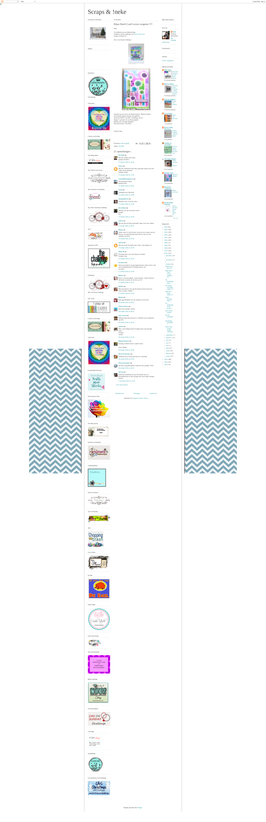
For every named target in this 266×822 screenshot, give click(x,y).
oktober (168, 264)
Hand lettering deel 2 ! (168, 299)
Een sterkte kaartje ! (168, 311)
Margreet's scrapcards (167, 187)
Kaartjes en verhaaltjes (167, 144)
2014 (166, 362)
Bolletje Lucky (168, 173)
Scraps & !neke (107, 11)
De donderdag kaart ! (169, 281)
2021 (166, 240)
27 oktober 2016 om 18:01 (126, 186)
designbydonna (123, 199)
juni (167, 343)
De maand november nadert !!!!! (169, 287)
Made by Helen (169, 84)
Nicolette (121, 155)
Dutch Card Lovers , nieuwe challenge (169, 329)
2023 (166, 235)
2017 (166, 251)
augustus (169, 337)
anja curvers (122, 315)
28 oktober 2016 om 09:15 (126, 311)
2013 (166, 364)
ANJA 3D (121, 251)
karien (120, 166)
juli (167, 340)
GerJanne (121, 262)
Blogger (140, 807)
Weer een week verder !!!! (169, 293)
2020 (166, 243)
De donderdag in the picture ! (169, 306)
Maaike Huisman (123, 341)
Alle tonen (175, 218)
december (169, 255)
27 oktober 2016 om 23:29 (126, 293)
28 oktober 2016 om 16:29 (126, 322)
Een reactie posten (122, 385)
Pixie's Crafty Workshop (168, 128)
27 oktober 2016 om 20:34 (126, 238)
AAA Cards (167, 70)
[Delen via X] (145, 143)
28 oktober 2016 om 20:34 (126, 337)
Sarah (120, 190)
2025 (166, 229)
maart (168, 351)
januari (168, 356)
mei (167, 345)
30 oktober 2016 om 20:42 (126, 368)
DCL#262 (121, 146)
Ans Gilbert (122, 208)
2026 (166, 227)
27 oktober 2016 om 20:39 (126, 248)
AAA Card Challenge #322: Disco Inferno (175, 75)
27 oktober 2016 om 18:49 (126, 217)
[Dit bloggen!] (142, 143)
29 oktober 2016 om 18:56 (126, 350)
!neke (174, 32)
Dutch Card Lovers (139, 34)
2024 (166, 232)
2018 (166, 248)
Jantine (121, 326)
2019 (166, 245)
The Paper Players (170, 159)
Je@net (121, 242)
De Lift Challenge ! (169, 316)
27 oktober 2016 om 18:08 (126, 195)
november (169, 260)
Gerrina (121, 372)
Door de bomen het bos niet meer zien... (175, 150)
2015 (166, 359)
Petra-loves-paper (124, 363)
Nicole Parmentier (124, 354)
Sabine (120, 221)
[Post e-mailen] (136, 143)
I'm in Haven (168, 113)
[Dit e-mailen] (140, 143)
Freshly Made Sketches (168, 203)
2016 (166, 253)
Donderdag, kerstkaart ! (169, 322)
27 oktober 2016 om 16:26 (126, 162)
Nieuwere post (119, 393)
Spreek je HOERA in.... (175, 176)
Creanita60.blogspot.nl (125, 179)
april (167, 348)
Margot (120, 297)
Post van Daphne (169, 99)
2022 (166, 237)
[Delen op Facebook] (147, 143)
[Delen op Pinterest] (150, 143)
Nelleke (121, 286)
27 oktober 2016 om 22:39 (126, 271)
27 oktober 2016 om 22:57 (126, 282)
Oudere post (153, 393)
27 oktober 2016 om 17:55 (126, 175)
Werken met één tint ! (169, 267)
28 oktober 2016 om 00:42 (126, 302)
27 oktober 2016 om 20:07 (126, 226)
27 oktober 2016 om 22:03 (126, 259)
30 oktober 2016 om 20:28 (126, 359)
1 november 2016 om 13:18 (126, 381)
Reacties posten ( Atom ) (140, 398)
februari (168, 353)
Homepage (137, 393)
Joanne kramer (123, 306)
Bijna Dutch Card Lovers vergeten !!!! (168, 274)
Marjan (120, 230)
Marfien (121, 275)
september (169, 335)
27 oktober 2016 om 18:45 (126, 204)
